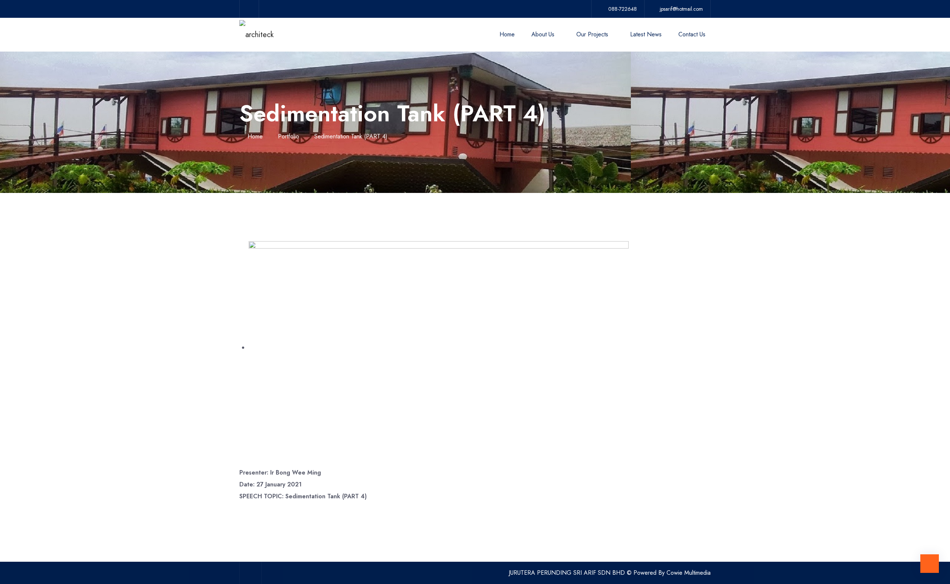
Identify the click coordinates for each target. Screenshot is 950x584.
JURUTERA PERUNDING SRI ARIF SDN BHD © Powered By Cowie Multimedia (610, 572)
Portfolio (288, 136)
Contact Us (691, 34)
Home (507, 34)
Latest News (646, 34)
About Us (542, 34)
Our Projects (592, 34)
